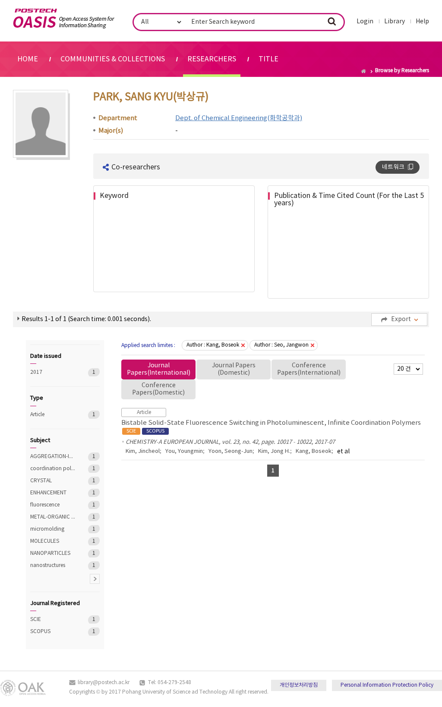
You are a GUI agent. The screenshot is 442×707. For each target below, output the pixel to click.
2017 (53, 372)
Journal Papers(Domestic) (234, 369)
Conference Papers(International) (309, 369)
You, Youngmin (184, 451)
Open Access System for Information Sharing (63, 19)
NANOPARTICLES (53, 553)
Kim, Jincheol (143, 451)
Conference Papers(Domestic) (158, 389)
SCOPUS (53, 631)
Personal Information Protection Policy (387, 685)
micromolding (53, 529)
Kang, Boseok (314, 451)
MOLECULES (53, 541)
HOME (27, 59)
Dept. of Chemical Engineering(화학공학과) (238, 118)
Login (365, 21)
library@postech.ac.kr (103, 682)
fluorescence (53, 505)
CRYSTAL (53, 481)
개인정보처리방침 (299, 685)
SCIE (53, 619)
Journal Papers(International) (158, 369)
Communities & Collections (112, 59)
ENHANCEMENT (53, 493)
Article (53, 414)
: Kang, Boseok (212, 345)
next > (95, 579)
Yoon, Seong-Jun (230, 451)
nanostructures (53, 565)
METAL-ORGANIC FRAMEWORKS (53, 517)
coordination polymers (53, 468)
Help (422, 21)
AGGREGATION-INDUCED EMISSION (53, 456)
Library (394, 21)
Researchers (211, 59)
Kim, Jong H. (274, 451)
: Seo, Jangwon (281, 345)
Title (268, 59)
